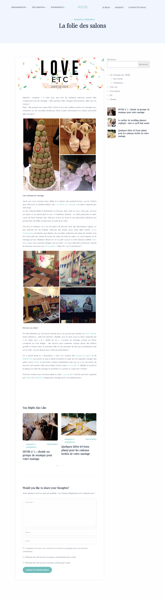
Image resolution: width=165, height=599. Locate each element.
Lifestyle (113, 99)
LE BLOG (106, 7)
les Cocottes (72, 365)
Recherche (111, 59)
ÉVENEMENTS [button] (57, 7)
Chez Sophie (115, 91)
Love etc (66, 374)
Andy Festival (90, 333)
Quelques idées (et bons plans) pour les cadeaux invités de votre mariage (75, 450)
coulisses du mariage (66, 204)
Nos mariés (118, 78)
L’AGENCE (119, 7)
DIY (111, 95)
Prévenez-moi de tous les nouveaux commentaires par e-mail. (50, 557)
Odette (36, 362)
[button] (57, 465)
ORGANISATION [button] (18, 7)
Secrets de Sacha (83, 355)
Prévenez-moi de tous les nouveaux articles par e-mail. (47, 562)
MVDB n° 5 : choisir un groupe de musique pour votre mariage (37, 455)
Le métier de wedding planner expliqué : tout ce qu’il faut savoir (133, 121)
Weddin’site (27, 358)
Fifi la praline (50, 246)
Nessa (29, 377)
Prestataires (52, 444)
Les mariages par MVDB (120, 75)
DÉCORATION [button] (38, 7)
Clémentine (38, 377)
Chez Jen (113, 87)
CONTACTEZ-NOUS (137, 7)
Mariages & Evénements (84, 19)
